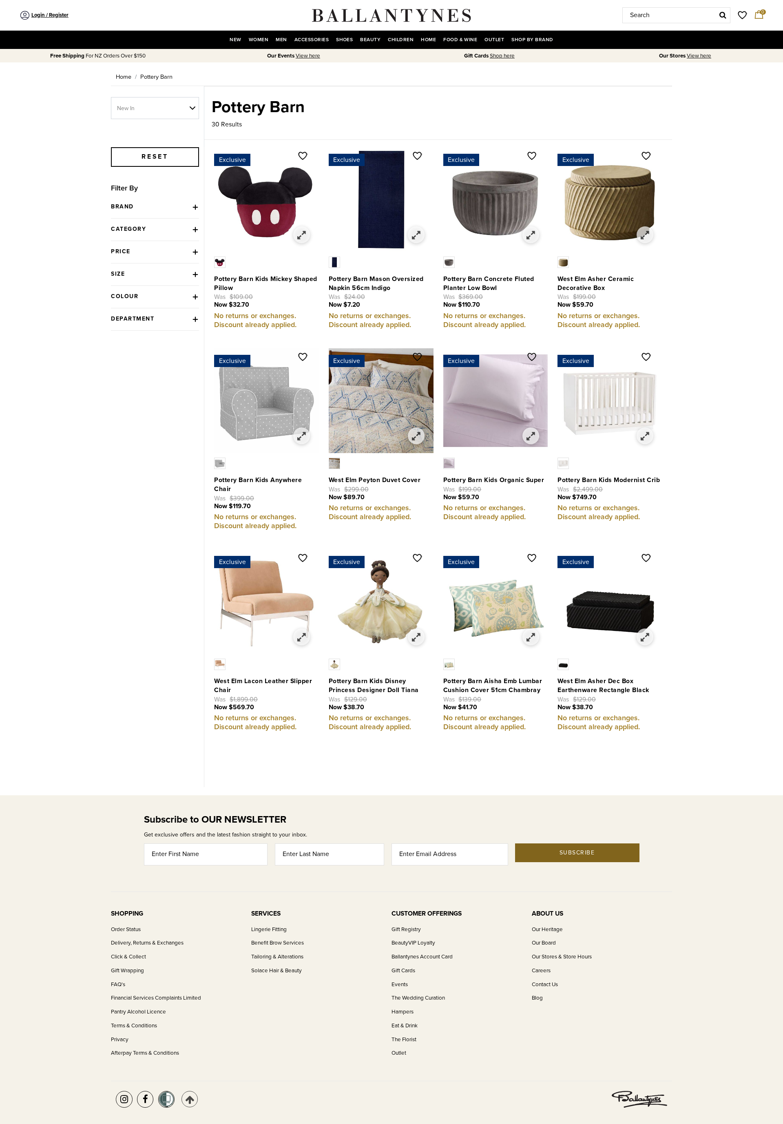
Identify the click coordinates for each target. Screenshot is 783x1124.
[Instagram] (124, 1099)
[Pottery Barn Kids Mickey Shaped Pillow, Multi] (221, 261)
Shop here (502, 56)
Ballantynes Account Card (422, 957)
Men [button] (281, 40)
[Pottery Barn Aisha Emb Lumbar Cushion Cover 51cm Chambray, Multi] (450, 663)
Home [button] (428, 40)
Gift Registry (406, 929)
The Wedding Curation (418, 998)
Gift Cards (403, 970)
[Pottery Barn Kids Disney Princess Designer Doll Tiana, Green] (335, 663)
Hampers (403, 1012)
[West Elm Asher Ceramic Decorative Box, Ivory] (564, 261)
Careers (541, 970)
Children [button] (401, 40)
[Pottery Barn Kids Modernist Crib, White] (564, 462)
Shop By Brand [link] (532, 40)
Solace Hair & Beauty (276, 970)
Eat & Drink (405, 1025)
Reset (155, 157)
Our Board (544, 943)
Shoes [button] (344, 40)
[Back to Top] (189, 1099)
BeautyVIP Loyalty (413, 943)
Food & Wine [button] (460, 40)
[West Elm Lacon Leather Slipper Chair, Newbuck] (221, 663)
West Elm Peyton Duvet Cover (375, 480)
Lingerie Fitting (269, 929)
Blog (537, 998)
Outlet (399, 1053)
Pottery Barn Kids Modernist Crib (608, 480)
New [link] (235, 40)
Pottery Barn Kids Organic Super (493, 480)
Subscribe (577, 852)
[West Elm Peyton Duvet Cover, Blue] (335, 462)
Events (400, 984)
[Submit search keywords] (722, 15)
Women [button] (258, 40)
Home (123, 76)
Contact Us (545, 984)
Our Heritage (547, 929)
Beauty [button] (370, 40)
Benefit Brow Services (277, 943)
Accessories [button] (311, 40)
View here (308, 56)
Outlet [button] (494, 40)
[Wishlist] (303, 157)
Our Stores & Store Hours (562, 957)
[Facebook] (145, 1099)
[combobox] (676, 15)
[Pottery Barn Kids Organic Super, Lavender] (450, 462)
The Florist (404, 1039)
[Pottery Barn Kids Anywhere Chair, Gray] (221, 462)
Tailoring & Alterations (277, 957)
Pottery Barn (156, 76)
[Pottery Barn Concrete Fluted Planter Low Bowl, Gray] (450, 261)
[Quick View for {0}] (302, 235)
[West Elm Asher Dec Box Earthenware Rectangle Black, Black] (564, 663)
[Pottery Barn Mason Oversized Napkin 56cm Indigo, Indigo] (335, 261)
